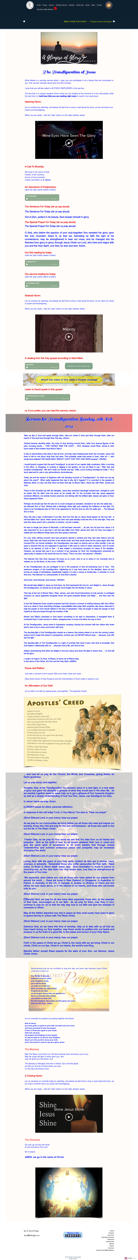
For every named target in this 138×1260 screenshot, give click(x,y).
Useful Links (110, 1241)
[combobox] (129, 1258)
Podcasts (110, 1239)
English (130, 1258)
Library (111, 1244)
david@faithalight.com (32, 1235)
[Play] (27, 199)
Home (112, 1231)
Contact (111, 1248)
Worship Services (108, 1237)
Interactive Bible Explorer (106, 1250)
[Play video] (69, 143)
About (112, 1246)
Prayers (111, 1233)
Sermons (111, 1235)
